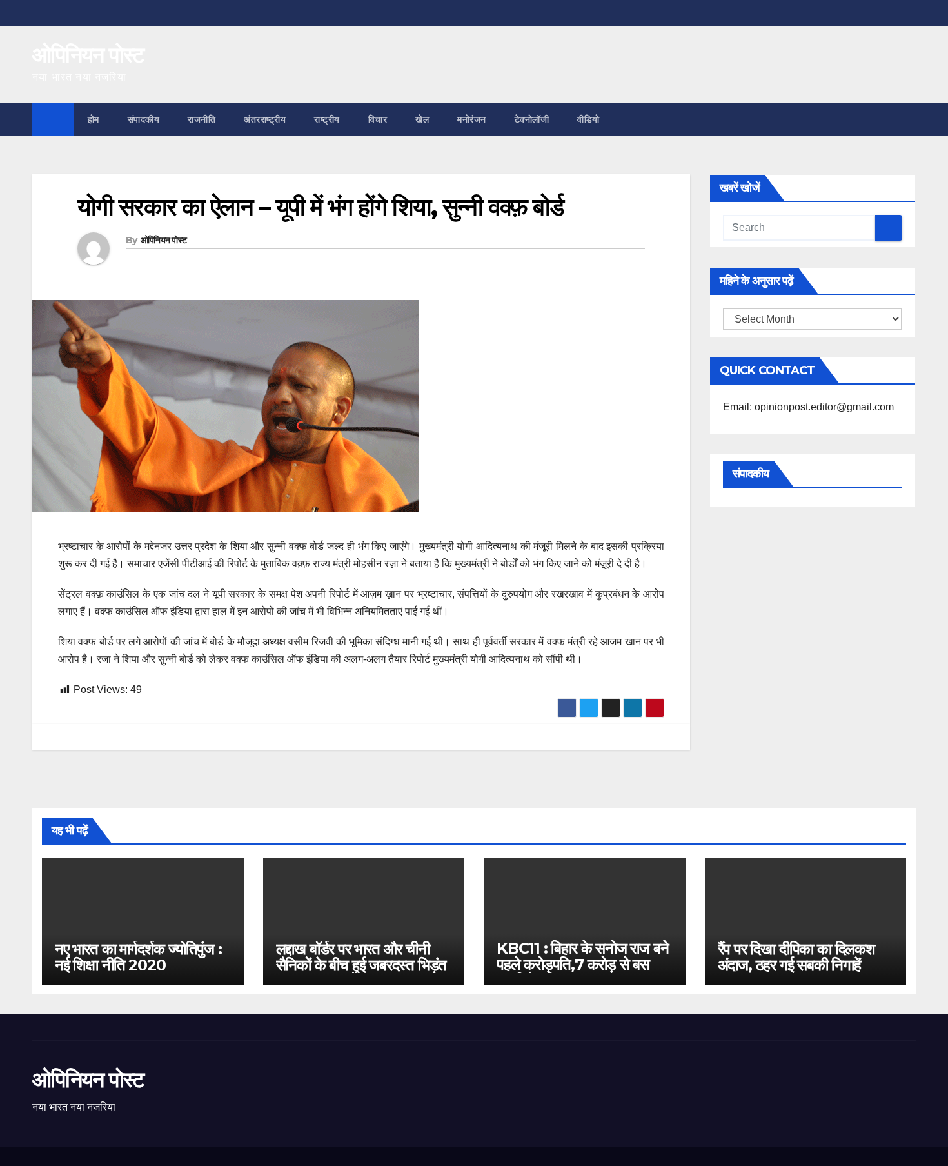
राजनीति (201, 119)
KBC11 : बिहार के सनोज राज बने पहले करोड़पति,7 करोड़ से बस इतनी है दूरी (582, 964)
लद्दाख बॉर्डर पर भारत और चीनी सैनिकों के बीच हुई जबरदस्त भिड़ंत (361, 957)
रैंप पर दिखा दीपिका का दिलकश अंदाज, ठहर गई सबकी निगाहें (796, 957)
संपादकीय (144, 119)
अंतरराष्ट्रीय (265, 119)
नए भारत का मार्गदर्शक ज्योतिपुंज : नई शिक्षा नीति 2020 (138, 957)
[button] (907, 119)
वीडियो (588, 119)
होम (93, 119)
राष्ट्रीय (327, 119)
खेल (422, 119)
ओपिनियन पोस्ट (88, 54)
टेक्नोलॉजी (532, 119)
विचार (378, 119)
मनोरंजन (471, 119)
